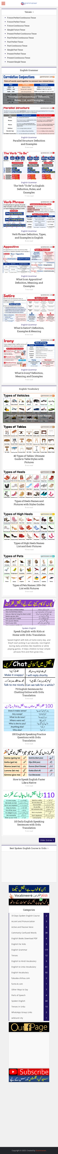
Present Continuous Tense (18, 57)
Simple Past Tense (15, 49)
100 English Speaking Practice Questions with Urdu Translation (29, 737)
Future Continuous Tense (18, 25)
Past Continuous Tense (17, 45)
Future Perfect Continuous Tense (21, 17)
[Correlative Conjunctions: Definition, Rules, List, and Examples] (29, 89)
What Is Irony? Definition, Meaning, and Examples (29, 374)
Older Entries (46, 840)
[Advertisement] (29, 1050)
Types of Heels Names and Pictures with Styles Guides (29, 502)
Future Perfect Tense (16, 21)
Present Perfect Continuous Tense (22, 33)
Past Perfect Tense (15, 41)
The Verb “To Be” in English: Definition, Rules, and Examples (29, 189)
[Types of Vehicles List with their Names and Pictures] (29, 408)
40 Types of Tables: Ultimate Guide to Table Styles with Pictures (29, 459)
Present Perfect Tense (16, 53)
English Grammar (29, 137)
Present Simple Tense (16, 61)
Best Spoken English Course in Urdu (28, 848)
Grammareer (41, 1150)
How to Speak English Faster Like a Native (29, 781)
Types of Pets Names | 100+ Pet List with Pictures (29, 587)
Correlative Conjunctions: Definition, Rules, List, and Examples (29, 98)
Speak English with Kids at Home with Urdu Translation (29, 633)
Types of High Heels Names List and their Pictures (29, 544)
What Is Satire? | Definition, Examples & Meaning (29, 329)
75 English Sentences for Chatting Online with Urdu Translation (29, 692)
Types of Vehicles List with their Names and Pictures (29, 417)
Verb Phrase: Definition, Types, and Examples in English (29, 236)
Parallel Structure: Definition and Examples (29, 142)
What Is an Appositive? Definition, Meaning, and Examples (29, 283)
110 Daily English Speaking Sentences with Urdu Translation (29, 824)
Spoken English (29, 628)
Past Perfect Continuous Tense (20, 37)
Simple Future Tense (16, 29)
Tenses (28, 11)
